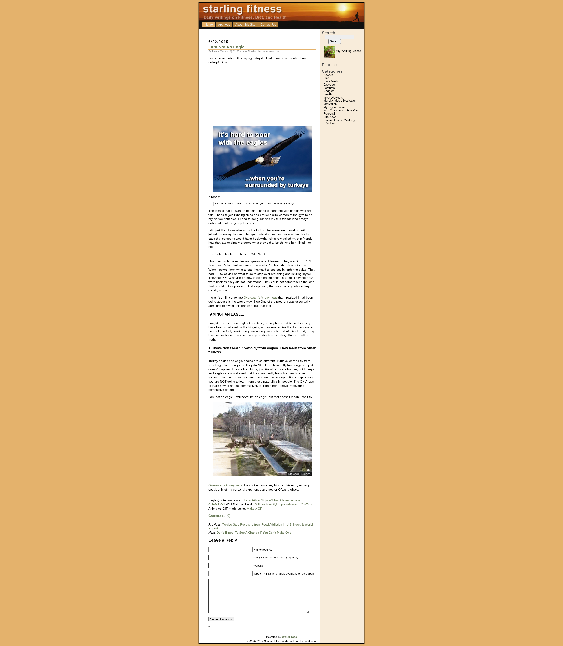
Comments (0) (219, 516)
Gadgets (329, 91)
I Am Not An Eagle (226, 47)
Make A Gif (254, 508)
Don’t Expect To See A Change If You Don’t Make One (254, 532)
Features (329, 87)
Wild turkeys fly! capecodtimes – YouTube (284, 504)
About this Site (245, 24)
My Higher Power (334, 107)
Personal (329, 113)
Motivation (330, 104)
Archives (224, 24)
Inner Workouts (333, 97)
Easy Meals (331, 81)
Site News (330, 117)
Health (328, 94)
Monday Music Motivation (340, 100)
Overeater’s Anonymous (260, 297)
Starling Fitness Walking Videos (339, 122)
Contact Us (268, 24)
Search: (329, 33)
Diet (326, 78)
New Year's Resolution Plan (341, 110)
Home (209, 24)
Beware (328, 75)
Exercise (329, 84)
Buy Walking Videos (348, 51)
